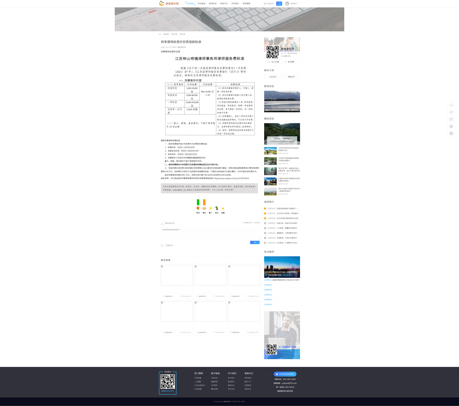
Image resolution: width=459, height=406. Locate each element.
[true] (279, 4)
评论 (255, 242)
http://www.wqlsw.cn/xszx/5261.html (231, 178)
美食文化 (224, 4)
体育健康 (246, 4)
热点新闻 (201, 4)
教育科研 (213, 4)
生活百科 (190, 4)
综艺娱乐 (235, 4)
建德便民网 (172, 3)
